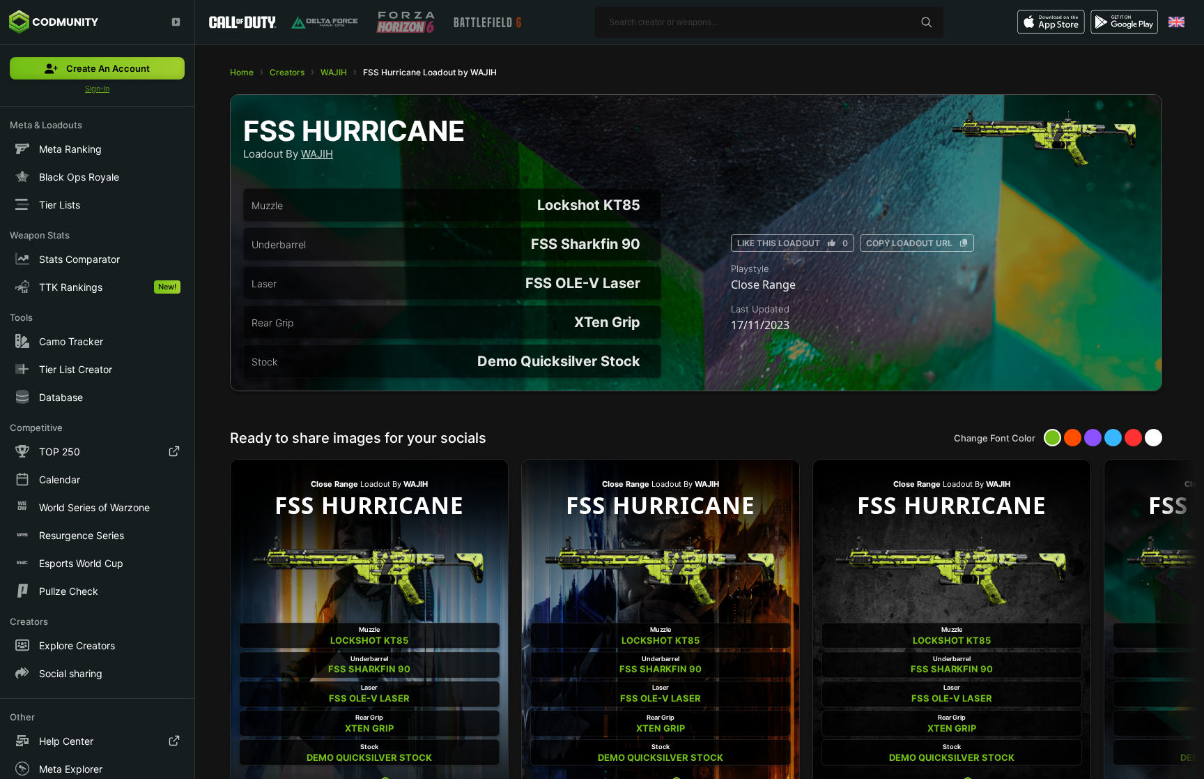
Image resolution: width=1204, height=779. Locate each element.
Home (242, 72)
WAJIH (334, 72)
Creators (287, 72)
